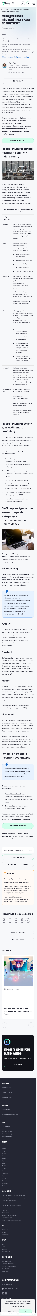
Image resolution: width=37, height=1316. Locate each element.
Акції (3, 1226)
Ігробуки (4, 1210)
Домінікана (5, 1166)
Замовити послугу (18, 141)
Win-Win (4, 1232)
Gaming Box (5, 1213)
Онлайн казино (7, 28)
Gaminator (5, 1230)
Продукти (5, 1083)
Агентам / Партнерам (8, 1263)
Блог (7, 9)
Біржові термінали (7, 1217)
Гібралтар (5, 1161)
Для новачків (6, 1251)
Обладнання (6, 1191)
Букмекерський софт (8, 1129)
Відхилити (10, 1311)
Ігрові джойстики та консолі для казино (13, 1195)
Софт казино (6, 1126)
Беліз (3, 1156)
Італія (3, 1146)
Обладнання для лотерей (9, 1215)
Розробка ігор (6, 1109)
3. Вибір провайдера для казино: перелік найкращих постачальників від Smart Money (16, 52)
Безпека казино (7, 1117)
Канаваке (5, 1171)
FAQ (3, 1244)
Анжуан (4, 1153)
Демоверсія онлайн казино (10, 1114)
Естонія (4, 1168)
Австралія (5, 1151)
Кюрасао (4, 1176)
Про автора (5, 1268)
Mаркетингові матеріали (9, 1266)
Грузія (3, 1163)
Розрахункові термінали (9, 1200)
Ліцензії (5, 1142)
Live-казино (5, 1095)
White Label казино (7, 1090)
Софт (4, 1122)
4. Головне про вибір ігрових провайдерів (16, 57)
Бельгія (4, 1158)
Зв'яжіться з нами (7, 1284)
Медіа (4, 1240)
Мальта (4, 1178)
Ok (25, 1311)
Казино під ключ (7, 1092)
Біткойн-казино (6, 1087)
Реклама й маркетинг (8, 1112)
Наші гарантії (5, 1271)
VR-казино (5, 1100)
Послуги (5, 1105)
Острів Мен (5, 1183)
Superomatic (5, 1234)
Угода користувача (18, 1306)
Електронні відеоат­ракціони (10, 1203)
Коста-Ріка (5, 1173)
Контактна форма (18, 857)
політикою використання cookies (20, 1303)
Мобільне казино (7, 1097)
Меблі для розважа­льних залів (11, 1220)
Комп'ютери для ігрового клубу (11, 1205)
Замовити (18, 1064)
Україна (4, 1186)
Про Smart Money (7, 1261)
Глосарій (19, 81)
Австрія (4, 1148)
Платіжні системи (7, 1131)
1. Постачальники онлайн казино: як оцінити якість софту (17, 40)
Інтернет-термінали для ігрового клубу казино (16, 1198)
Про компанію (7, 1257)
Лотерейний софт (7, 1134)
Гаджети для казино (8, 1208)
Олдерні (4, 1181)
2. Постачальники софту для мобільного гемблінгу (16, 45)
